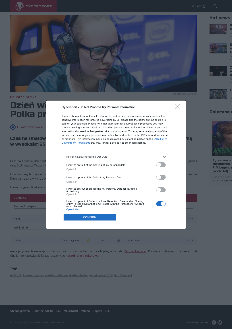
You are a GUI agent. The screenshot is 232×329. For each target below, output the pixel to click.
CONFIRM (90, 217)
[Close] (178, 107)
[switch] (161, 164)
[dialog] (116, 164)
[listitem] (116, 157)
